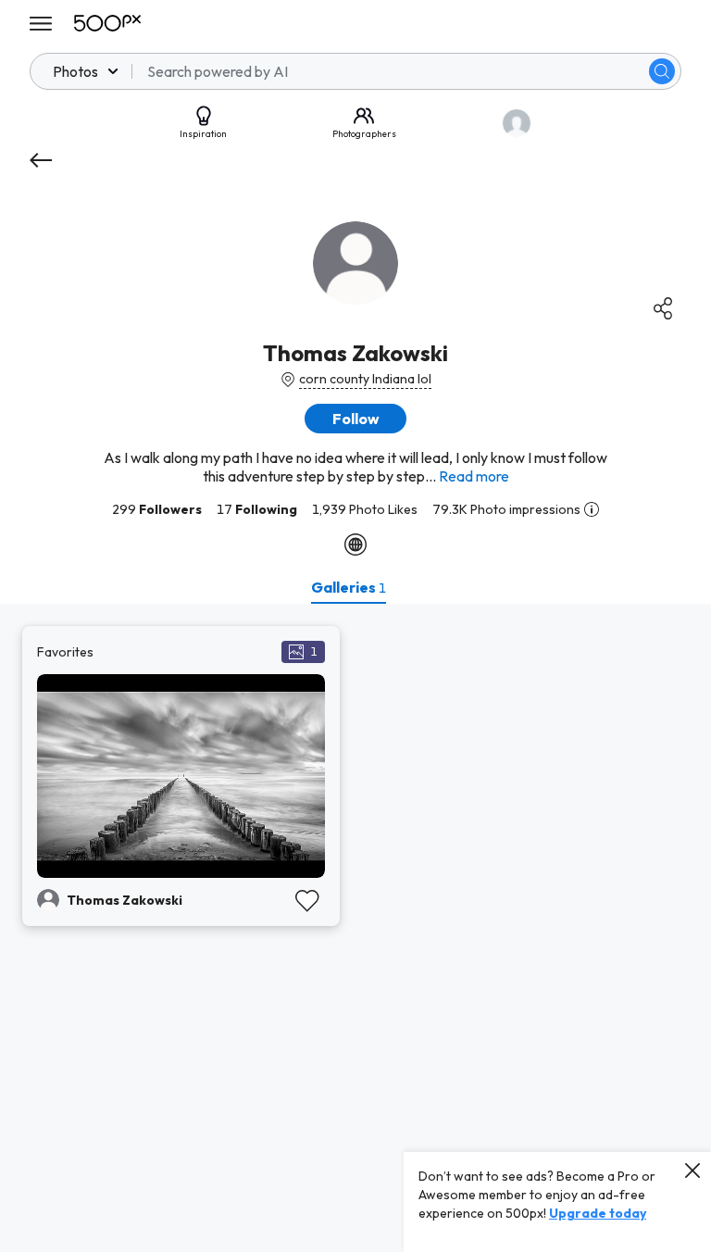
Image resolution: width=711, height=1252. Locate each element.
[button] (662, 71)
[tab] (348, 587)
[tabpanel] (355, 928)
